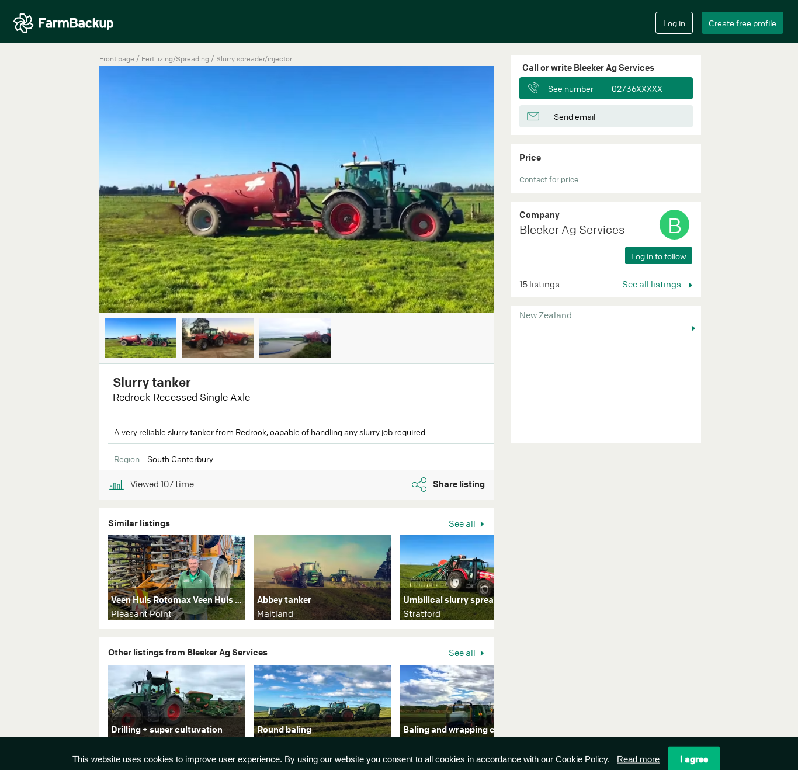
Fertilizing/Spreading (176, 58)
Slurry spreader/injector (254, 58)
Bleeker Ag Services (572, 229)
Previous (81, 190)
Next (511, 190)
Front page (116, 58)
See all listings (652, 284)
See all (463, 523)
